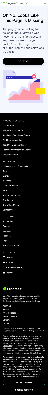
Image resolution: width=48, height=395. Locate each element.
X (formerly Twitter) (14, 268)
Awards (6, 309)
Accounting (8, 221)
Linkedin (9, 257)
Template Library (10, 155)
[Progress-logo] (12, 289)
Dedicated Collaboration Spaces (17, 150)
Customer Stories (10, 186)
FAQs (5, 190)
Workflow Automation (12, 140)
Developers (8, 200)
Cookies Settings (24, 390)
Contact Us (8, 210)
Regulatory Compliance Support (17, 135)
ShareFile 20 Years (11, 205)
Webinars (7, 181)
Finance (6, 226)
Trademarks (7, 346)
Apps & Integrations (11, 195)
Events (6, 176)
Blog (5, 171)
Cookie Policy (21, 371)
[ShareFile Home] (15, 3)
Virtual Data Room (11, 245)
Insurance (7, 231)
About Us (7, 306)
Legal (5, 241)
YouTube (9, 262)
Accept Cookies (24, 382)
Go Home (23, 61)
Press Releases (9, 313)
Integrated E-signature (13, 130)
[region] (24, 374)
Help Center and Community (15, 166)
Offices (6, 323)
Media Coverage (10, 316)
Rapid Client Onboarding (13, 145)
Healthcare (7, 236)
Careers (6, 320)
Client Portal (8, 125)
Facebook (10, 273)
